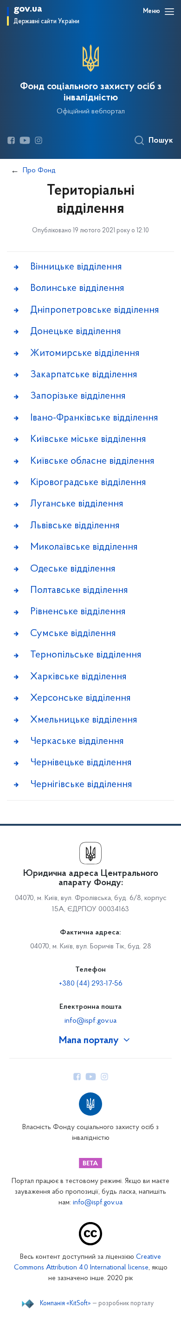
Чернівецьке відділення (81, 762)
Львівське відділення (75, 525)
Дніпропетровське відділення (94, 310)
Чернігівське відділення (81, 784)
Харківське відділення (78, 676)
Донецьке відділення (75, 331)
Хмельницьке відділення (83, 720)
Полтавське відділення (79, 590)
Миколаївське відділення (84, 547)
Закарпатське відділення (83, 374)
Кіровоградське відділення (88, 482)
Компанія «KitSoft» (65, 1304)
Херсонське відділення (80, 698)
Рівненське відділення (78, 611)
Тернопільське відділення (86, 655)
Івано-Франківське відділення (94, 418)
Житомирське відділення (85, 353)
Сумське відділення (73, 633)
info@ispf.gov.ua (90, 1021)
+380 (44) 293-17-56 (91, 983)
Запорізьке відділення (78, 396)
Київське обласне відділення (92, 461)
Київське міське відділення (88, 439)
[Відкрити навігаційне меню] (169, 11)
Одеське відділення (73, 569)
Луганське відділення (76, 504)
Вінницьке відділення (76, 267)
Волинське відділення (77, 288)
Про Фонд (39, 170)
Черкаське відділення (77, 741)
